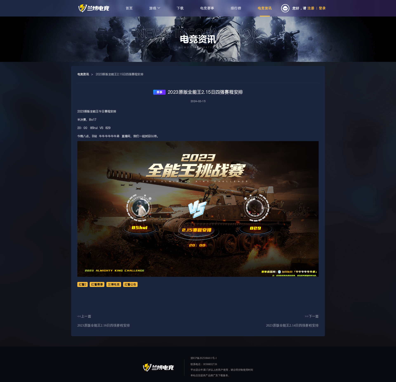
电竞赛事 (207, 8)
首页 (129, 8)
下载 (180, 8)
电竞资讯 (265, 8)
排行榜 (236, 8)
